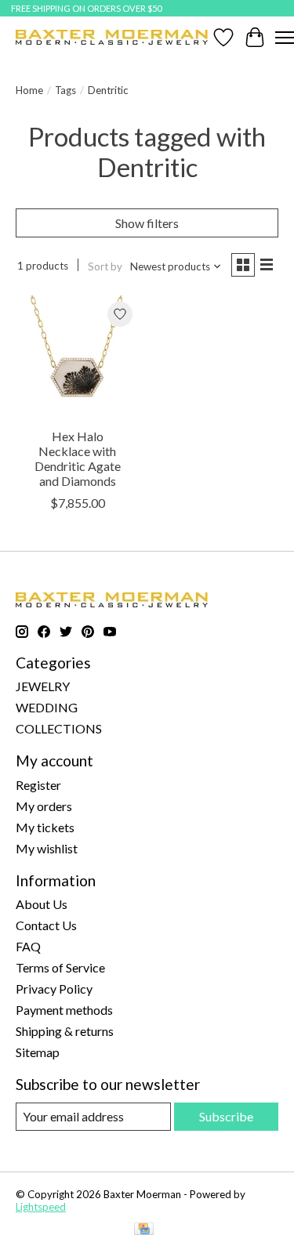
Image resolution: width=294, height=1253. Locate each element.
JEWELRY (43, 686)
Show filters (147, 222)
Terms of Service (60, 967)
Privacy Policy (54, 988)
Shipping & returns (65, 1030)
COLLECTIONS (59, 728)
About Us (41, 903)
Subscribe (226, 1116)
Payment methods (64, 1009)
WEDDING (47, 707)
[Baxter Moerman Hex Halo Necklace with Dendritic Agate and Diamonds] (77, 356)
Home (29, 90)
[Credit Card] (144, 1229)
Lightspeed (41, 1206)
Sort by (105, 266)
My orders (44, 806)
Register (38, 784)
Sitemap (38, 1052)
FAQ (28, 946)
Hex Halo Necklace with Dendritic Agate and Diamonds (77, 459)
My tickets (45, 827)
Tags (65, 90)
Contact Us (46, 925)
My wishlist (47, 848)
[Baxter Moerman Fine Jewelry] (112, 37)
